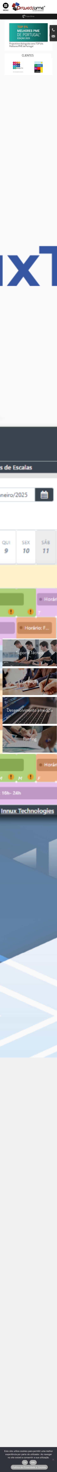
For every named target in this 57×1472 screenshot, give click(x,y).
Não (33, 1462)
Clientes (28, 55)
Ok (24, 1462)
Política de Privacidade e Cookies (29, 1467)
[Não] (53, 1459)
